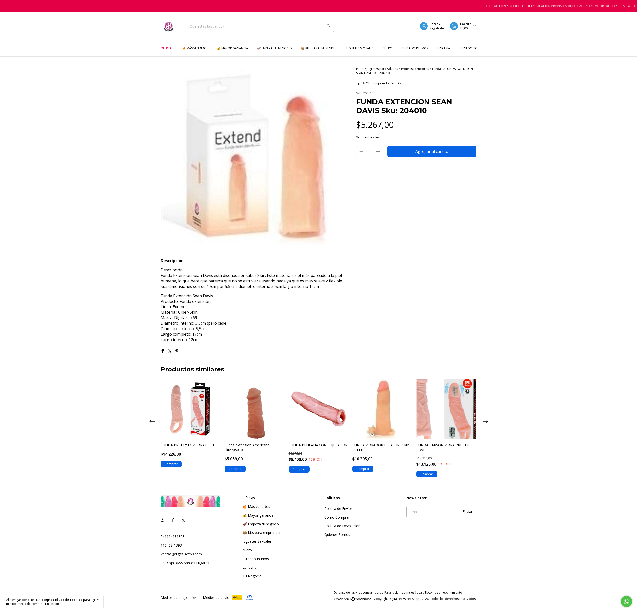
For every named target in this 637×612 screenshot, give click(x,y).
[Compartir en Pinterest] (177, 351)
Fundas (437, 69)
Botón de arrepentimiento (443, 592)
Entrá (434, 24)
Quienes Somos (337, 534)
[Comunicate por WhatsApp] (626, 601)
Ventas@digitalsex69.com (181, 554)
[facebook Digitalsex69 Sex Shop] (173, 520)
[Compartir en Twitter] (170, 351)
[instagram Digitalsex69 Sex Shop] (162, 520)
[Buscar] (329, 26)
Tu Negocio (468, 48)
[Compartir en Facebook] (163, 351)
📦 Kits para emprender (319, 48)
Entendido (52, 604)
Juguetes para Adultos (383, 69)
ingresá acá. (414, 592)
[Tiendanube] (353, 600)
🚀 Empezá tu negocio (274, 48)
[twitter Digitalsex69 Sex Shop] (183, 520)
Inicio (360, 69)
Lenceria (443, 48)
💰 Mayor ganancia (232, 48)
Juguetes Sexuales (359, 48)
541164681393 (173, 536)
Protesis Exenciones (415, 69)
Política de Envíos (338, 508)
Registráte (437, 28)
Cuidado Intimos (414, 48)
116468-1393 (171, 545)
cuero (387, 48)
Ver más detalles (367, 137)
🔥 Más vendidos (195, 48)
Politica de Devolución (342, 526)
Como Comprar (337, 517)
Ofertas (167, 48)
